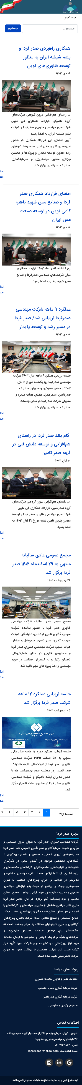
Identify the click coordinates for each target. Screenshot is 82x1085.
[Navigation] (22, 7)
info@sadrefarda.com (43, 1051)
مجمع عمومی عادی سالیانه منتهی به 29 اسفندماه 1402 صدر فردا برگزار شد (41, 564)
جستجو (13, 28)
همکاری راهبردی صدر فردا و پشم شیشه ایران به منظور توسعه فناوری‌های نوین (45, 57)
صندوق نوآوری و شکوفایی (63, 1006)
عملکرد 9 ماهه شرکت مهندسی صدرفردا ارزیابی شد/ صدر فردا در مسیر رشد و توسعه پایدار (43, 318)
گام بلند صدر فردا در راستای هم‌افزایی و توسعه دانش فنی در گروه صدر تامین (41, 444)
